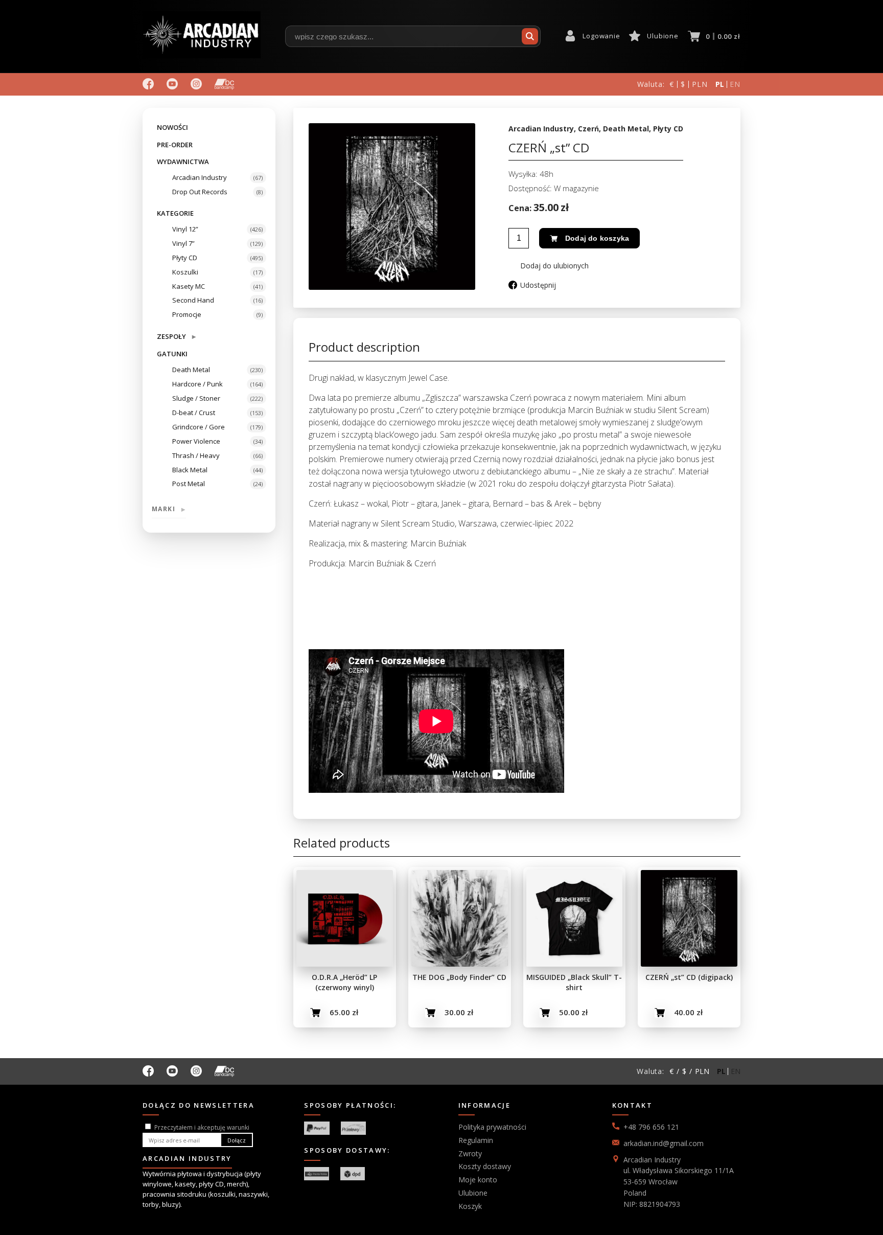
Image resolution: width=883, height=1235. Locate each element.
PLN (700, 84)
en (735, 84)
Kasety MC (188, 286)
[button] (548, 265)
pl (720, 84)
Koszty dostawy (484, 1166)
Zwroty (470, 1153)
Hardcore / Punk (197, 383)
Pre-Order (175, 144)
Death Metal (191, 369)
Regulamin (475, 1140)
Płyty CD (184, 257)
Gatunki (172, 353)
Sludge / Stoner (196, 398)
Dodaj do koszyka (597, 238)
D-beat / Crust (193, 412)
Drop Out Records (199, 191)
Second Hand (193, 300)
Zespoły (176, 336)
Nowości (172, 127)
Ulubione (662, 35)
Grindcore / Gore (198, 426)
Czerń (588, 128)
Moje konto (477, 1179)
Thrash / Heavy (196, 455)
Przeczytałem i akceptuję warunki (201, 1127)
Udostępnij (538, 285)
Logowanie (601, 35)
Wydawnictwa (183, 161)
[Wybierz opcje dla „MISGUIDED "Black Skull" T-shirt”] (545, 1013)
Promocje (186, 314)
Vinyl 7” (183, 243)
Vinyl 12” (185, 229)
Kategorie (175, 213)
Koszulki (185, 272)
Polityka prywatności (492, 1127)
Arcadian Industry (199, 177)
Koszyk (470, 1206)
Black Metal (189, 469)
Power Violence (196, 441)
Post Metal (188, 483)
